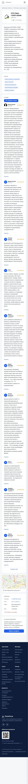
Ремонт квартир (6, 669)
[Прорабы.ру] (3, 2)
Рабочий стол (18, 652)
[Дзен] (7, 724)
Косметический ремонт (10, 84)
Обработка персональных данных (5, 703)
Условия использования (8, 751)
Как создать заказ (19, 674)
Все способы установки (8, 741)
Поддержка (18, 669)
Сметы (16, 657)
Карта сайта (4, 753)
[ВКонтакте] (3, 724)
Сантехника (5, 677)
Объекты (17, 654)
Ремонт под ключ (9, 82)
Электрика (4, 674)
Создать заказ (5, 649)
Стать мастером (18, 649)
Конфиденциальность (20, 751)
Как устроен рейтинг (20, 681)
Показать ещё (14, 569)
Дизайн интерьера (9, 90)
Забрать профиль (14, 631)
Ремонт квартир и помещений (12, 79)
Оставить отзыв (12, 100)
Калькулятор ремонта (7, 659)
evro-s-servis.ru (16, 601)
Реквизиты (4, 708)
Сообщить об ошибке (11, 612)
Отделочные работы (7, 672)
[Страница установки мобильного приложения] (5, 735)
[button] (14, 583)
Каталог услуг (5, 652)
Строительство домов (7, 679)
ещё (8, 69)
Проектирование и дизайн (11, 87)
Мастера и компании (7, 657)
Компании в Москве (7, 8)
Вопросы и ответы (19, 672)
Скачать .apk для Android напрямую (12, 743)
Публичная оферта (6, 699)
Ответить (6, 176)
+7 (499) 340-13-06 (16, 599)
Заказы (3, 654)
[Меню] (24, 2)
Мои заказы (5, 662)
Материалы (18, 662)
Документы (17, 659)
